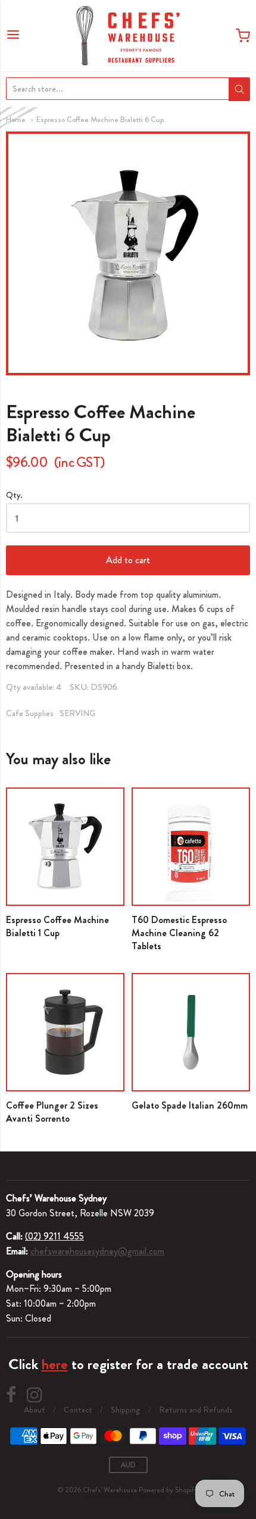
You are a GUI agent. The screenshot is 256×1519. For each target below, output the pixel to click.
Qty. (14, 496)
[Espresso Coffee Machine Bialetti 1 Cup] (65, 847)
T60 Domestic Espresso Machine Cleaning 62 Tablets (179, 933)
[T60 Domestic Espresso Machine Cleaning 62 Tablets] (191, 847)
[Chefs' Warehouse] (128, 35)
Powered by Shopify (168, 1490)
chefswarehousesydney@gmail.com (97, 1251)
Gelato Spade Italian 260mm (190, 1105)
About (34, 1410)
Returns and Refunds (196, 1410)
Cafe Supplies (30, 713)
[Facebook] (11, 1395)
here (55, 1364)
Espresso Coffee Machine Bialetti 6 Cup (100, 119)
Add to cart (128, 560)
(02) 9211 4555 (54, 1236)
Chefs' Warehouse (110, 1490)
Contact (78, 1410)
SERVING (77, 713)
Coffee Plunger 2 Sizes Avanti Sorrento (52, 1112)
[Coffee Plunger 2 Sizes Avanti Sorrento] (65, 1032)
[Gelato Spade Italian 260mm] (191, 1032)
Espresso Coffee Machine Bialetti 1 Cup (57, 926)
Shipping (126, 1410)
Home (16, 119)
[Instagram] (34, 1395)
